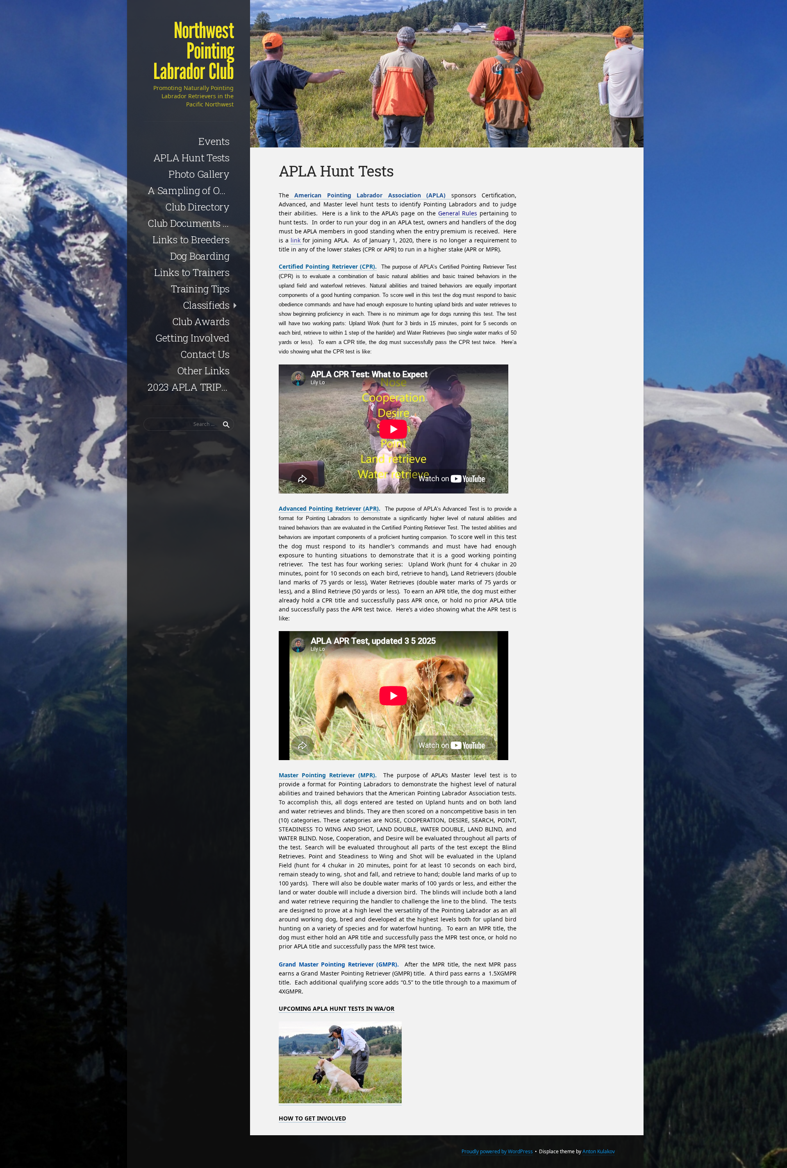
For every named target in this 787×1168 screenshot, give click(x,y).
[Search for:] (188, 424)
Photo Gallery (199, 174)
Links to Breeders (191, 239)
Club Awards (201, 321)
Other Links (203, 370)
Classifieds (206, 305)
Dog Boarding (200, 256)
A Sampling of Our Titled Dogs (191, 190)
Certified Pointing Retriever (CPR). (328, 266)
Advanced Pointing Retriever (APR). (329, 508)
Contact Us (205, 354)
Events (214, 141)
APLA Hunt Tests (191, 157)
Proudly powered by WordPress (497, 1151)
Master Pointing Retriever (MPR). (328, 775)
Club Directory (197, 206)
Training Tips (200, 288)
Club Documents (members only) (191, 223)
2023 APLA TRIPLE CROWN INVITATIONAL (191, 387)
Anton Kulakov (598, 1151)
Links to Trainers (192, 272)
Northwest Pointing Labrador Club (193, 51)
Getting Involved (192, 337)
